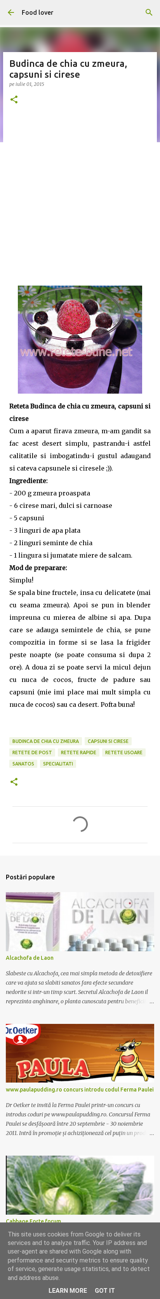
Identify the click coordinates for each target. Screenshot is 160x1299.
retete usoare (124, 752)
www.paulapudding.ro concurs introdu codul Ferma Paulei (80, 1089)
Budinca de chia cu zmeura (45, 741)
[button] (14, 100)
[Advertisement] (80, 198)
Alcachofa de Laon (30, 958)
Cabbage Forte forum (33, 1221)
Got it (105, 1290)
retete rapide (78, 752)
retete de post (32, 752)
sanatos (23, 763)
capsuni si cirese (108, 741)
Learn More (68, 1290)
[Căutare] (149, 12)
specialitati (58, 763)
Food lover (37, 12)
